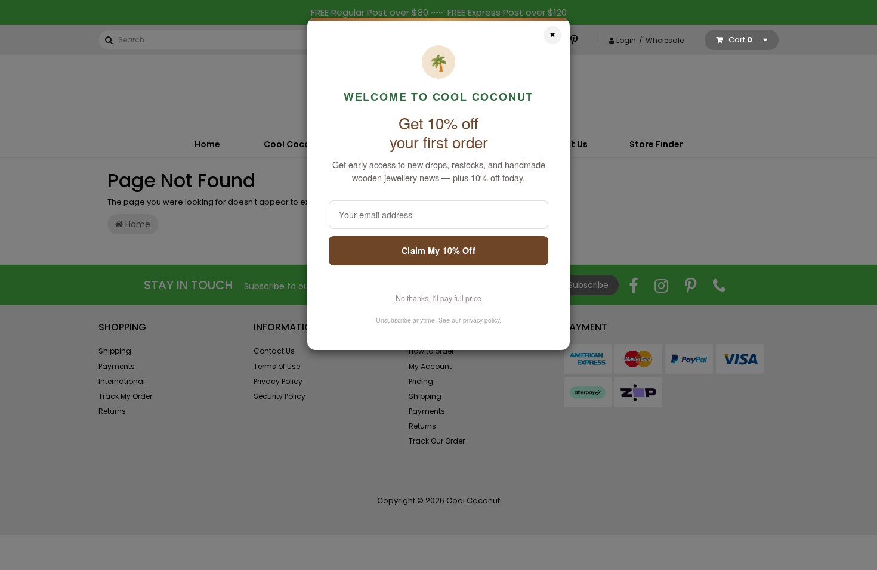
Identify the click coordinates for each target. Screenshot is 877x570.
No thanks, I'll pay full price (438, 298)
